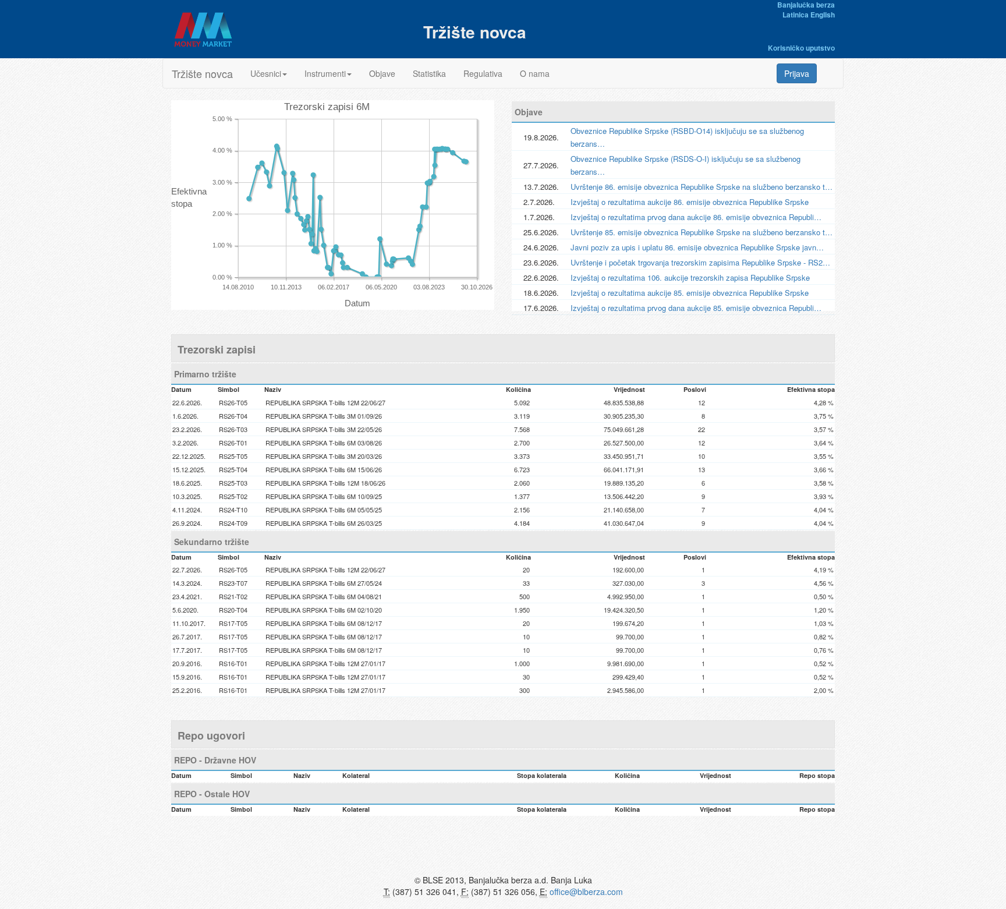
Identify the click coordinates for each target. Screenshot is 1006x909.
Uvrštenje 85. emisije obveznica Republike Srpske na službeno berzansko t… (702, 232)
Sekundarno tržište (211, 541)
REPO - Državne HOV (215, 760)
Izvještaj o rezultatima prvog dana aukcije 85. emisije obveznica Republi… (696, 307)
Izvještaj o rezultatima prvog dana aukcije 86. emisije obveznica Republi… (696, 216)
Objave (382, 73)
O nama (535, 73)
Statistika (429, 73)
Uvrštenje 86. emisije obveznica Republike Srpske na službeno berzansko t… (702, 186)
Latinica (795, 14)
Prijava (796, 73)
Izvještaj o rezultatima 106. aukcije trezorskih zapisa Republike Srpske (690, 277)
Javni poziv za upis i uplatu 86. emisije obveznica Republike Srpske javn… (697, 247)
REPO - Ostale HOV (212, 794)
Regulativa (482, 73)
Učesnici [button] (265, 73)
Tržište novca (202, 73)
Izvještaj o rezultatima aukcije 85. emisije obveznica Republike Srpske (690, 292)
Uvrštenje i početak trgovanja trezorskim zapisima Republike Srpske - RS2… (700, 262)
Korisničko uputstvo (801, 48)
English (822, 14)
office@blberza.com (586, 891)
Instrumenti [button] (325, 73)
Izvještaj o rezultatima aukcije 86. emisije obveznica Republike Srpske (690, 201)
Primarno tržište (205, 374)
